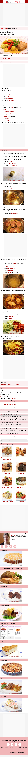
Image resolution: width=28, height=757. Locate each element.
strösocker (7, 115)
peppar (6, 105)
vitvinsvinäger (8, 113)
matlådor (14, 398)
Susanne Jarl (12, 440)
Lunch (6, 28)
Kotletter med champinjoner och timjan (21, 502)
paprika (7, 120)
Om (3, 740)
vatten (5, 109)
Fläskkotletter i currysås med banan (7, 502)
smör (8, 102)
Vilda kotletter (7, 473)
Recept (2, 739)
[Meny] (1, 1)
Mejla (10, 62)
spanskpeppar (9, 98)
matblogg (13, 535)
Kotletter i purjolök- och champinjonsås (7, 458)
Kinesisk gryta (21, 457)
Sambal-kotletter (21, 487)
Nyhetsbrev (22, 740)
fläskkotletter (12, 95)
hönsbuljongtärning (9, 111)
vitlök (8, 96)
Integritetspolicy (15, 740)
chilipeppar (11, 100)
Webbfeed (14, 741)
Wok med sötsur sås (7, 487)
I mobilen (25, 739)
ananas (12, 107)
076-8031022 (18, 754)
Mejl (12, 754)
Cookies (6, 740)
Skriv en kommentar (9, 405)
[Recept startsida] (10, 2)
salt (7, 104)
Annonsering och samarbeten (15, 739)
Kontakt (6, 739)
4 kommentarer (6, 58)
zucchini (8, 118)
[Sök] (26, 1)
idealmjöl (6, 116)
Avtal (10, 740)
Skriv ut (4, 62)
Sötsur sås (21, 473)
